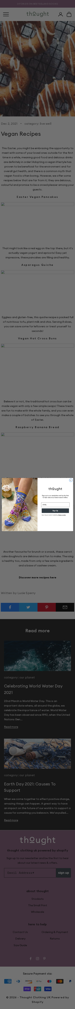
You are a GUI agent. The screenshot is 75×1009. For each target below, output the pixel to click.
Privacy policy (62, 515)
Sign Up (55, 510)
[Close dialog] (70, 480)
